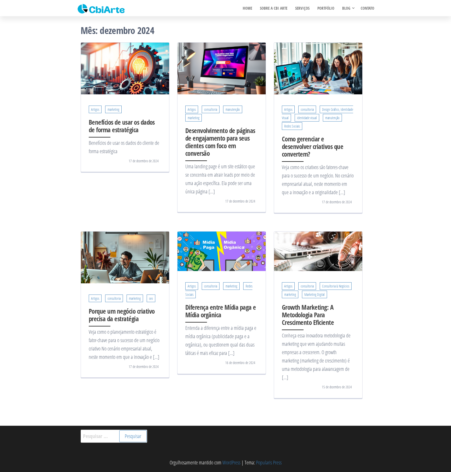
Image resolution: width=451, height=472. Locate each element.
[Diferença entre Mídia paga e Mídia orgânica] (221, 250)
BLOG (346, 8)
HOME (247, 8)
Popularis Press (269, 462)
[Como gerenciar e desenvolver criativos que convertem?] (318, 67)
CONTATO (367, 8)
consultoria (210, 109)
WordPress (231, 462)
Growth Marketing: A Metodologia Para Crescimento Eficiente (308, 315)
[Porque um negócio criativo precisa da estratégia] (125, 256)
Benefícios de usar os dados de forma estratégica (122, 126)
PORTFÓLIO (325, 8)
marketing (113, 109)
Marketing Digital (314, 294)
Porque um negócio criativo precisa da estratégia (122, 315)
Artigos (95, 109)
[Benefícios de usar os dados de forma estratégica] (125, 67)
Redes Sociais (292, 126)
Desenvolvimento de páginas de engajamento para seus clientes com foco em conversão (220, 142)
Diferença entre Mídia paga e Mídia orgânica (220, 311)
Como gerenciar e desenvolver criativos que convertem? (312, 146)
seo (151, 298)
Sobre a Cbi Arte (273, 8)
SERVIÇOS (302, 8)
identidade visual (307, 117)
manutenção (232, 109)
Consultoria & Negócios (335, 286)
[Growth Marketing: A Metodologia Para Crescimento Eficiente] (318, 250)
